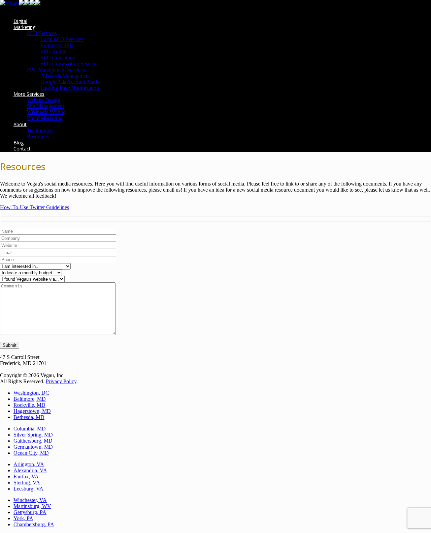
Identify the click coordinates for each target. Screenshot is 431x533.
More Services (28, 94)
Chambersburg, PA (33, 524)
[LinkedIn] (32, 3)
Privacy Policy (61, 381)
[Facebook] (21, 3)
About (20, 124)
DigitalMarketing (24, 24)
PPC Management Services (56, 70)
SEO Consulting (57, 57)
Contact (22, 148)
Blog (18, 142)
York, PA (23, 518)
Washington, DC (31, 393)
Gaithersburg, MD (33, 441)
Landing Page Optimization (69, 88)
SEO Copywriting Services (69, 63)
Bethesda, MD (28, 417)
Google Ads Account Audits (70, 82)
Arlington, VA (28, 464)
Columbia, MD (29, 428)
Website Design (43, 100)
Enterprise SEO (57, 45)
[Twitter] (37, 3)
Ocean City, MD (31, 453)
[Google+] (27, 3)
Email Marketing (45, 118)
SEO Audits (53, 51)
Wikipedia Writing (46, 112)
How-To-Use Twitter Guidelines (34, 207)
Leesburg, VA (28, 489)
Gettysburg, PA (29, 512)
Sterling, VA (26, 482)
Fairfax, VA (26, 476)
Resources (38, 136)
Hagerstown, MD (32, 411)
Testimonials (40, 130)
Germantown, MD (33, 447)
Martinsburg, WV (32, 506)
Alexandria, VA (30, 470)
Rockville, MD (29, 405)
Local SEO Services (62, 39)
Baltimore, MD (29, 399)
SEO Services (42, 33)
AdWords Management (65, 76)
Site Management (45, 106)
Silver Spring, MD (33, 435)
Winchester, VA (30, 500)
